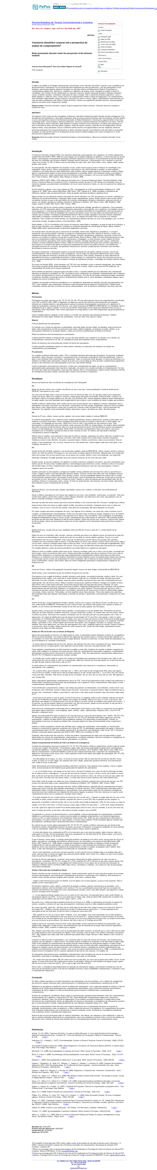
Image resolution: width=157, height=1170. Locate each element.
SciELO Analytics (106, 30)
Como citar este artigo (108, 44)
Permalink (104, 71)
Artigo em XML (105, 39)
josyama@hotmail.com (69, 1151)
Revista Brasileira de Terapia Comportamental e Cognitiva (62, 22)
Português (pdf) (106, 37)
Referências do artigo (108, 42)
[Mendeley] (99, 65)
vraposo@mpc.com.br (117, 1155)
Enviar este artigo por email (110, 52)
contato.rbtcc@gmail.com (78, 1168)
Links (45, 1037)
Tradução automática (108, 50)
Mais (102, 65)
